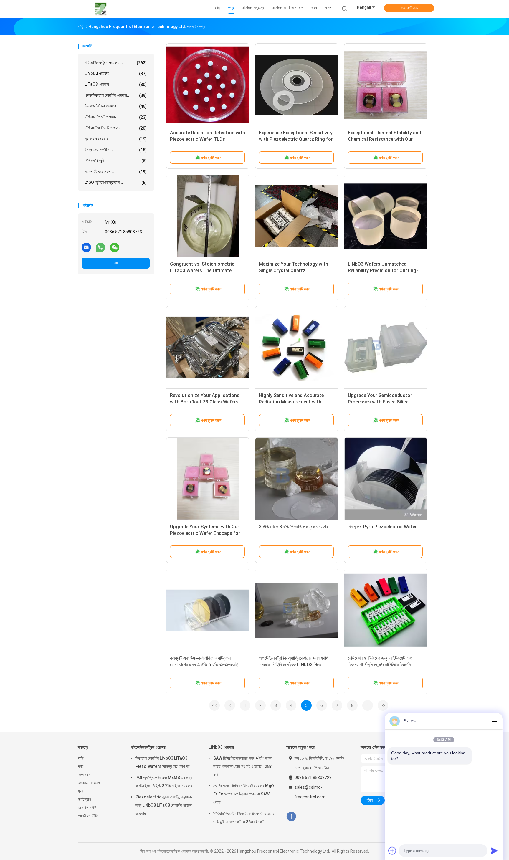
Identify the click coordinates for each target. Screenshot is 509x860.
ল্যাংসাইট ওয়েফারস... (116, 171)
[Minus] (494, 721)
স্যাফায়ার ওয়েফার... (116, 138)
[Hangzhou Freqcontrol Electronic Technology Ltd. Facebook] (291, 816)
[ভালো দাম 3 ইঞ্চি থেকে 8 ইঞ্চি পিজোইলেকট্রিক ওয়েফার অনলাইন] (296, 479)
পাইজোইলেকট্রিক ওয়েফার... (116, 62)
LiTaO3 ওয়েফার (116, 84)
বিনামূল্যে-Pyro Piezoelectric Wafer (382, 527)
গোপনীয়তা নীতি (88, 815)
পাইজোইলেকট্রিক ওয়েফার (148, 747)
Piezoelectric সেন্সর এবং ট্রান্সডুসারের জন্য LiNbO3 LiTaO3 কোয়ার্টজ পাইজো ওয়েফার (164, 805)
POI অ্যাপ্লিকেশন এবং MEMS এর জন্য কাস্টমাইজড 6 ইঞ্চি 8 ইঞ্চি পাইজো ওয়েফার (163, 781)
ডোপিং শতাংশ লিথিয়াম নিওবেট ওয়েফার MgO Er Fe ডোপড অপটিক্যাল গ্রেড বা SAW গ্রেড (243, 794)
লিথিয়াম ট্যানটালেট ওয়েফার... (116, 127)
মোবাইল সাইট (87, 807)
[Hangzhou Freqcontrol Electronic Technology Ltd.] (101, 9)
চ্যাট (116, 263)
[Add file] (392, 850)
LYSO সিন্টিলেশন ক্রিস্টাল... (116, 182)
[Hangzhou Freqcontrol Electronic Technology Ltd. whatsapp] (100, 247)
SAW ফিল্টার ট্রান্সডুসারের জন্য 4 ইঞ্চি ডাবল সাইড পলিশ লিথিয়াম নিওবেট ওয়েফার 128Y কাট (242, 766)
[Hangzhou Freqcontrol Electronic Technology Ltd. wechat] (114, 247)
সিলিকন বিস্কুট (116, 160)
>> (383, 705)
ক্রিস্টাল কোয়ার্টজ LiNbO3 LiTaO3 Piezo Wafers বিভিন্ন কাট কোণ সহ (162, 762)
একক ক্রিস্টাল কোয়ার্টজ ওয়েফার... (116, 95)
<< (214, 705)
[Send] (494, 850)
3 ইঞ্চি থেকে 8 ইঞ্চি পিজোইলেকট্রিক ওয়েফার (293, 527)
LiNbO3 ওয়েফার (116, 73)
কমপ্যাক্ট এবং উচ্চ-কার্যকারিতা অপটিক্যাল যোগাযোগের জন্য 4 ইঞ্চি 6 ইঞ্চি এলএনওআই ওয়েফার (204, 664)
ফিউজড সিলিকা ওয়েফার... (116, 106)
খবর (80, 791)
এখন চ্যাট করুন (409, 8)
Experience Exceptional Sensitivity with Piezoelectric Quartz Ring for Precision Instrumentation (296, 139)
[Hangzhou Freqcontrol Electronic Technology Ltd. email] (86, 247)
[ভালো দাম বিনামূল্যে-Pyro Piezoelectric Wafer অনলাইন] (385, 479)
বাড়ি (81, 758)
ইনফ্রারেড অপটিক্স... (116, 149)
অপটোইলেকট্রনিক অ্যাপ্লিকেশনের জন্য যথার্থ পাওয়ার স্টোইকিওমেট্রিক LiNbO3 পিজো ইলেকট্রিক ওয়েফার (293, 664)
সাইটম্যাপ (84, 799)
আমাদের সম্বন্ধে (89, 782)
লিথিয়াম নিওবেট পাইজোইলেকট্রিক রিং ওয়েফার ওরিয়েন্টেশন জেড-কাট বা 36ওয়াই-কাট (244, 817)
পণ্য (80, 766)
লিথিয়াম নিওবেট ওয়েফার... (116, 117)
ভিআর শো (84, 774)
